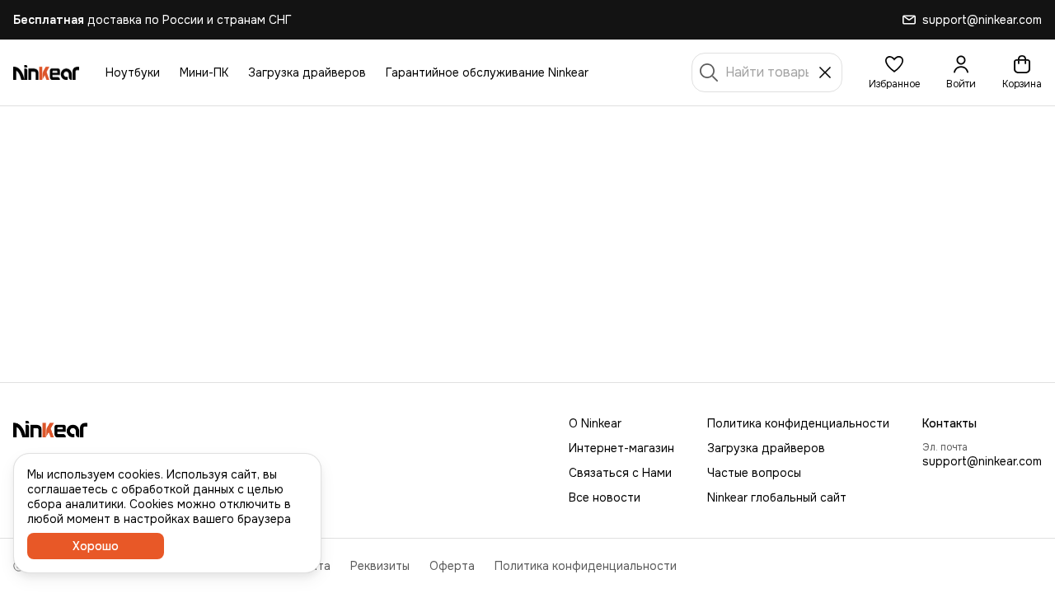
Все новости (604, 497)
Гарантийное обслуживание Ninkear (487, 72)
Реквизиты (380, 565)
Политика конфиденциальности (798, 423)
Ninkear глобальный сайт (776, 497)
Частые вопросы (754, 472)
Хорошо (96, 546)
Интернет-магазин (621, 448)
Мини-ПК (204, 72)
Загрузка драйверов (307, 72)
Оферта (452, 565)
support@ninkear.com (982, 461)
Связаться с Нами (620, 472)
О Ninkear (595, 423)
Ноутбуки (133, 72)
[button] (894, 72)
